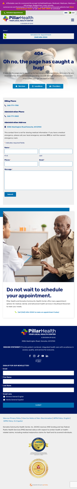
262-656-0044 (44, 9)
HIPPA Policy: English (61, 418)
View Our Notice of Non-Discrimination (37, 418)
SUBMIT (38, 405)
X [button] (75, 0)
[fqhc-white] (38, 360)
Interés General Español (15, 399)
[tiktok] (38, 356)
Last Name (7, 385)
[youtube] (43, 356)
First (6, 156)
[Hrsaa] (38, 438)
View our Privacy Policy (12, 418)
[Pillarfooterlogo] (38, 330)
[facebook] (30, 356)
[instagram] (34, 356)
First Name (7, 377)
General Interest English (15, 396)
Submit (10, 194)
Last (40, 156)
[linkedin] (47, 356)
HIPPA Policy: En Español (13, 421)
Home (5, 30)
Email (5, 369)
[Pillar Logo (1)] (18, 17)
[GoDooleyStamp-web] (38, 483)
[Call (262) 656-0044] (38, 36)
